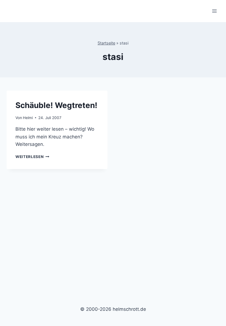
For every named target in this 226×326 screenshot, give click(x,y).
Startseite (106, 43)
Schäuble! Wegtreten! (56, 105)
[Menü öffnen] (214, 11)
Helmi (28, 117)
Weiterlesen (32, 156)
